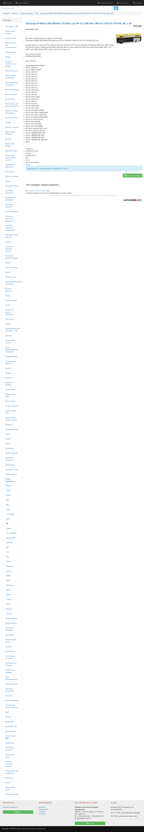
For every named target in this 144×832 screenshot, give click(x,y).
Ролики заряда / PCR (11, 411)
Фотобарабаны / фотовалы (11, 664)
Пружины (8, 373)
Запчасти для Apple (10, 737)
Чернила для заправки (10, 671)
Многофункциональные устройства (12, 282)
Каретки (8, 181)
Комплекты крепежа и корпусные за (10, 218)
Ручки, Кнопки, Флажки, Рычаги (11, 418)
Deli (7, 500)
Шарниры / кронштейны (9, 689)
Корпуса (8, 242)
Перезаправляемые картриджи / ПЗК (12, 329)
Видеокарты (9, 721)
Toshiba (8, 599)
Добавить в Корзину (133, 175)
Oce (7, 552)
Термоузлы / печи (11, 469)
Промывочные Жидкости (10, 362)
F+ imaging (9, 514)
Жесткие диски (10, 731)
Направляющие (11, 300)
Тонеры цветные (11, 618)
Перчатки (8, 335)
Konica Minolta (11, 533)
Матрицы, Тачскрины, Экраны (9, 763)
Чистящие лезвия (11, 684)
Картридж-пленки (11, 186)
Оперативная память (10, 788)
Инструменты (10, 171)
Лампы (7, 262)
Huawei (8, 528)
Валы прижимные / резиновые (11, 83)
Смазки (8, 439)
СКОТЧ (7, 434)
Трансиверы (9, 635)
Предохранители (11, 356)
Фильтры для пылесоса (10, 657)
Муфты (7, 295)
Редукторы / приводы (9, 383)
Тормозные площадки (9, 629)
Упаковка (8, 646)
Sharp (7, 590)
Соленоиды (9, 448)
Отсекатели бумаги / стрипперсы (9, 312)
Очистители (9, 319)
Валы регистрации (12, 89)
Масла (7, 272)
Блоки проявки (10, 52)
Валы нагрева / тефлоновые (10, 76)
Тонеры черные (11, 623)
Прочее (8, 368)
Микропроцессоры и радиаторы (12, 772)
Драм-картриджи (11, 150)
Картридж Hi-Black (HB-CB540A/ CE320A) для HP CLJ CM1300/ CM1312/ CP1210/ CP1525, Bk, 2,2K (91, 195)
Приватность (43, 809)
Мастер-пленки (10, 277)
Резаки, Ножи (10, 389)
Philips (8, 575)
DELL (7, 504)
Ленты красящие (11, 267)
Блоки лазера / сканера (10, 32)
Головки (8, 122)
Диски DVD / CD (11, 726)
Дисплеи (8, 139)
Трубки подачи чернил (10, 640)
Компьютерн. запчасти (10, 748)
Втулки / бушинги (11, 117)
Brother (8, 490)
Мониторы (9, 778)
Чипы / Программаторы (11, 678)
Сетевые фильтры (12, 429)
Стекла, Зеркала (11, 453)
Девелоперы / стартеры (10, 133)
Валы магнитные (11, 71)
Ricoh (7, 580)
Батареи (8, 717)
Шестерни (9, 695)
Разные (8, 613)
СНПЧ (7, 443)
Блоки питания (10, 38)
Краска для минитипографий (11, 256)
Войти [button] (19, 812)
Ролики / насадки (11, 406)
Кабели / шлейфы (11, 176)
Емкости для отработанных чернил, (10, 157)
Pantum (8, 571)
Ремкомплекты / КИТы (11, 395)
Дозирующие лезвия (10, 144)
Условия (42, 811)
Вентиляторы (10, 99)
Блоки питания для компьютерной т (11, 45)
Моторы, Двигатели (9, 289)
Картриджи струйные (9, 205)
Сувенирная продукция (9, 459)
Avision (8, 485)
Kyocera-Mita (10, 538)
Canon (8, 495)
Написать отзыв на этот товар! (38, 190)
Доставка (42, 807)
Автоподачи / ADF (11, 26)
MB (6, 547)
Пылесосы (9, 377)
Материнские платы (10, 755)
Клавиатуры (9, 743)
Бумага (7, 57)
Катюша (8, 609)
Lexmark (8, 542)
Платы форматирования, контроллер (12, 349)
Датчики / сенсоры (12, 127)
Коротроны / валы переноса (11, 236)
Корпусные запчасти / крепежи (9, 248)
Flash (7, 712)
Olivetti (8, 561)
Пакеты (8, 324)
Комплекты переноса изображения (10, 227)
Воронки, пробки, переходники (11, 111)
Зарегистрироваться (10, 807)
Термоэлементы (11, 474)
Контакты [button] (91, 823)
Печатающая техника (10, 341)
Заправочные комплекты (10, 165)
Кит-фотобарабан (11, 211)
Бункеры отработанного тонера (10, 63)
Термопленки (10, 465)
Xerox (7, 604)
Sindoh (8, 594)
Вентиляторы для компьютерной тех (12, 104)
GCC (7, 519)
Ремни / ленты (10, 401)
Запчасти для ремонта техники (11, 706)
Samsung (9, 585)
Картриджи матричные (9, 191)
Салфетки (9, 424)
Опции (7, 305)
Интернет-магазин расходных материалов (30, 828)
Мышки (7, 782)
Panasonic (9, 566)
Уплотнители (10, 651)
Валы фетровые (11, 94)
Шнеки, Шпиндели (12, 700)
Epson (8, 509)
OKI (7, 557)
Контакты (42, 814)
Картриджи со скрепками (10, 198)
